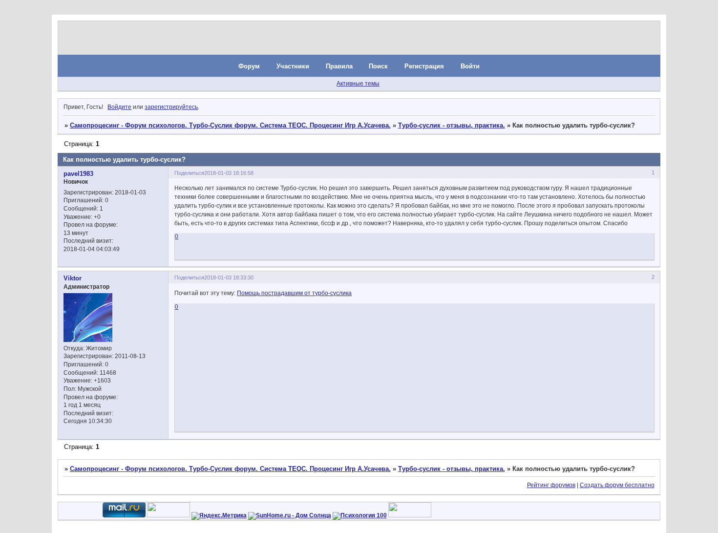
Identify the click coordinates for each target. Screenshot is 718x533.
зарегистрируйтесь (171, 107)
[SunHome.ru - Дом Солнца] (289, 515)
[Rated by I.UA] (168, 515)
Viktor (72, 278)
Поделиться (189, 173)
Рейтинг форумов (551, 485)
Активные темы (358, 83)
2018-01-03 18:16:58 (228, 173)
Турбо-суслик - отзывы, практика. (451, 125)
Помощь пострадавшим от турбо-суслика (294, 293)
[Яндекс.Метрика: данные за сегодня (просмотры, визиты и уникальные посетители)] (219, 516)
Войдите (119, 107)
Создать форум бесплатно (617, 485)
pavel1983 (78, 173)
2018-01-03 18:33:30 (228, 277)
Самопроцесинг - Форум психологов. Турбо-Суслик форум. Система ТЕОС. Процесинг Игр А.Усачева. (230, 125)
